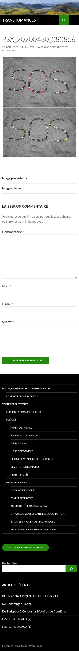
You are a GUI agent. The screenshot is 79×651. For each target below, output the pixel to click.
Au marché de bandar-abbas (29, 506)
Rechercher (10, 563)
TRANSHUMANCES (19, 20)
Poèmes (11, 419)
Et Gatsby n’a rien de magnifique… (33, 521)
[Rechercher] (71, 568)
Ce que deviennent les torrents (32, 459)
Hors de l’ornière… (23, 451)
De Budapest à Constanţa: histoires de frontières (34, 611)
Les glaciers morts (23, 490)
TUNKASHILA (18, 443)
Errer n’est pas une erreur (23, 412)
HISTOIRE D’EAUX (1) (16, 626)
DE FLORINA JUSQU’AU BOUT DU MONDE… (32, 596)
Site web (8, 322)
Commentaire (13, 232)
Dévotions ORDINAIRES (25, 466)
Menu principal (74, 20)
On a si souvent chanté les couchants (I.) (38, 513)
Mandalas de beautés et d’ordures (33, 529)
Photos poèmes (16, 482)
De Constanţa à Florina (17, 603)
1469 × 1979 (27, 47)
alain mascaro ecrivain (25, 547)
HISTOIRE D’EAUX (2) (16, 619)
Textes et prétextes (15, 404)
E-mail (7, 304)
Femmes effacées (22, 498)
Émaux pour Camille (24, 435)
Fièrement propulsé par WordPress (22, 645)
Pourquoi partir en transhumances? (26, 388)
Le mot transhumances (21, 396)
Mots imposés (19, 474)
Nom (7, 286)
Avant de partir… (21, 427)
